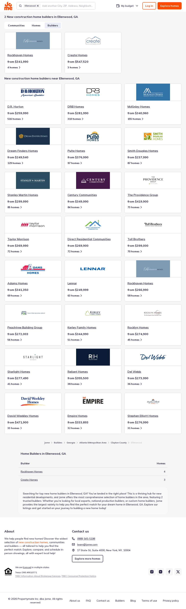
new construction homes (33, 542)
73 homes (133, 207)
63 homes (73, 295)
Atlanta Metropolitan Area (92, 442)
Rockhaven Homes (32, 471)
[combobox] (67, 5)
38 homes (73, 384)
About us (74, 600)
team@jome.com (87, 544)
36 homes (133, 384)
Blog (133, 600)
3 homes (73, 67)
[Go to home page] (8, 5)
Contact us (103, 600)
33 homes (13, 428)
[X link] (178, 571)
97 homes (73, 163)
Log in (149, 5)
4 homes (12, 67)
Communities (16, 25)
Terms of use (149, 600)
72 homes (13, 251)
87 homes (133, 163)
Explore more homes (87, 558)
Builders (53, 25)
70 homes (133, 251)
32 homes (73, 428)
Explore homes (169, 5)
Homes (36, 25)
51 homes (73, 339)
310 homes (74, 119)
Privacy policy (171, 600)
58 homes (133, 295)
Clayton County (119, 442)
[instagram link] (151, 571)
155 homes (134, 119)
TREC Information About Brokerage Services (37, 576)
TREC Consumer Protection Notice (79, 576)
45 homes (133, 339)
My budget (127, 5)
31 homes (133, 428)
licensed (27, 567)
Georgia (71, 442)
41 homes (13, 384)
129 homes (14, 163)
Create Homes (29, 479)
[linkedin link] (160, 571)
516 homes (14, 119)
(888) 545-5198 (86, 538)
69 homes (13, 295)
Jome (47, 442)
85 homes (13, 207)
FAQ (88, 600)
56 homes (13, 339)
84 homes (73, 207)
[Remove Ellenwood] (37, 5)
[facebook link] (169, 571)
